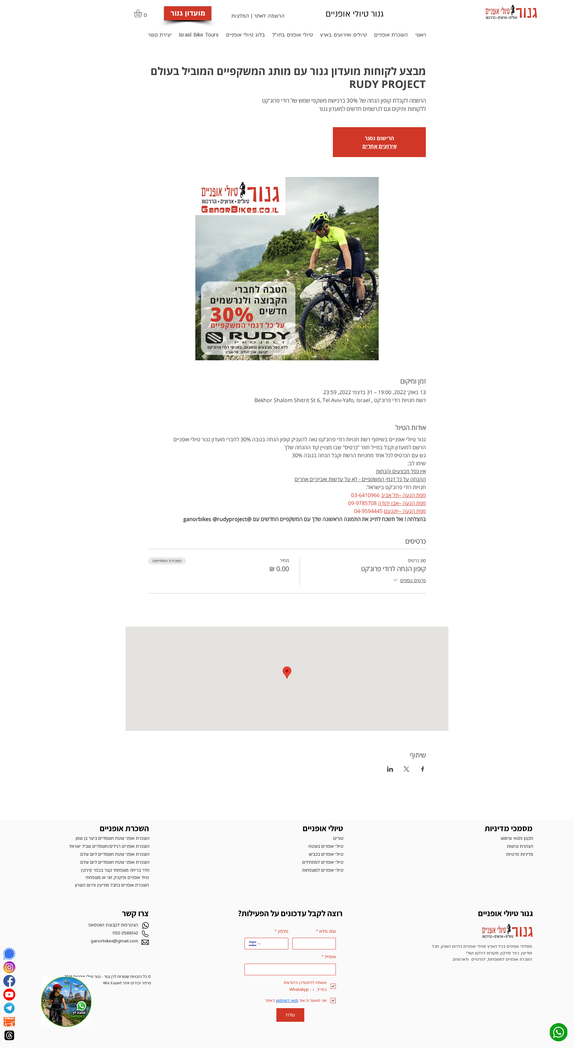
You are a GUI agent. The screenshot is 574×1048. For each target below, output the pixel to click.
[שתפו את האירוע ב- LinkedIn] (390, 769)
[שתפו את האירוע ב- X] (406, 769)
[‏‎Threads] (9, 1035)
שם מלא (326, 931)
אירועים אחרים (379, 146)
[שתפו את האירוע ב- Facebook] (423, 769)
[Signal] (9, 954)
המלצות (240, 16)
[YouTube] (9, 995)
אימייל (329, 957)
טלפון (281, 931)
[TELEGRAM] (9, 1008)
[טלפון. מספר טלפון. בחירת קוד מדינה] (255, 943)
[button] (142, 13)
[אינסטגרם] (9, 967)
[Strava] (9, 1022)
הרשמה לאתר (269, 16)
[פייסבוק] (9, 981)
